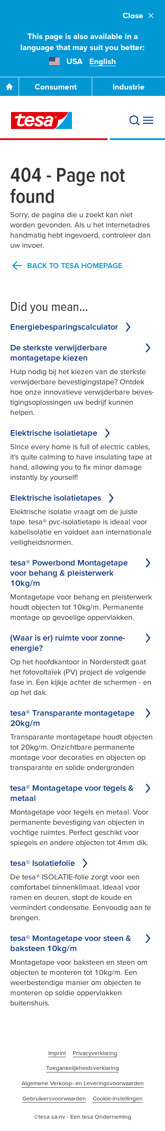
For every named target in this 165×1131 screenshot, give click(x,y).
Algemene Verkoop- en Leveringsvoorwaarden (83, 1083)
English (102, 61)
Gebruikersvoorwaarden (54, 1098)
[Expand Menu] (148, 120)
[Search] (134, 120)
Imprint (57, 1053)
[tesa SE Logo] (41, 120)
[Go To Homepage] (9, 86)
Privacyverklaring (95, 1053)
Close (133, 15)
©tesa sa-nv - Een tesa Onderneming (82, 1116)
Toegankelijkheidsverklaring (82, 1067)
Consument (56, 86)
